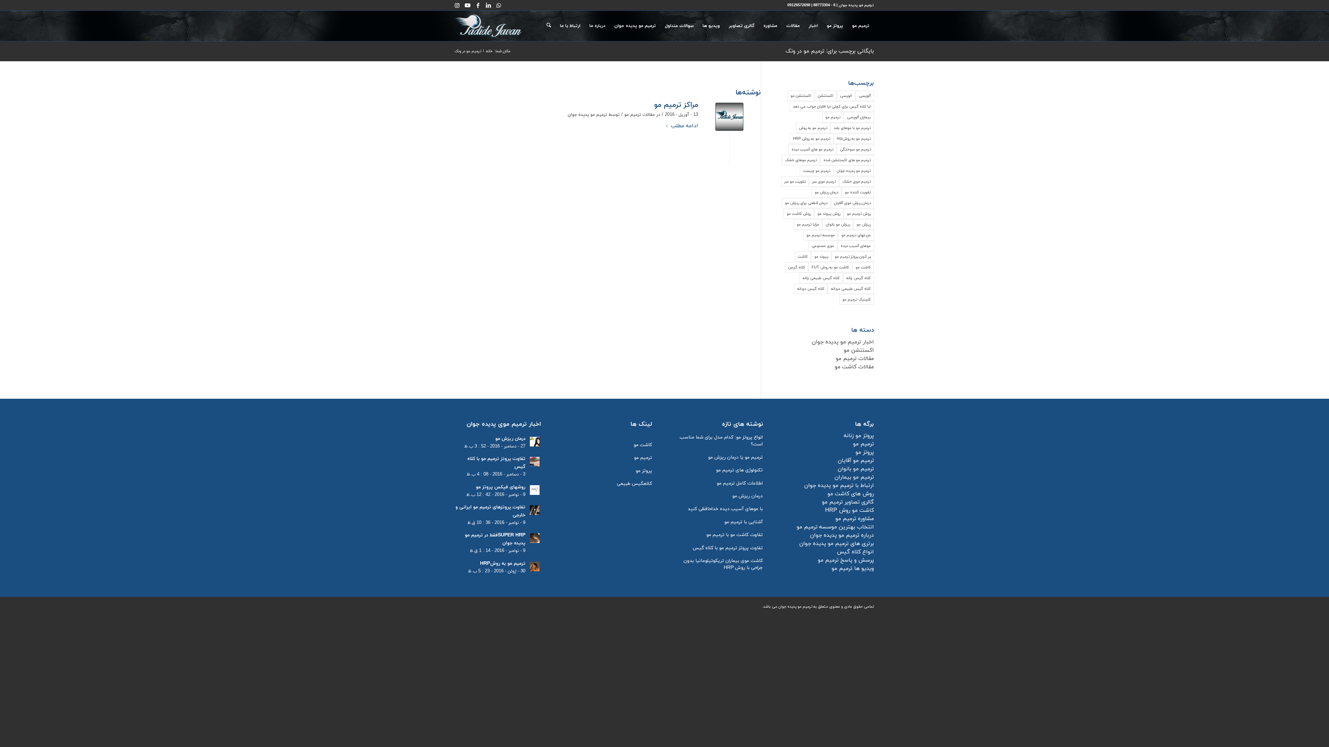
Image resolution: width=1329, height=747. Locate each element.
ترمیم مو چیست (816, 171)
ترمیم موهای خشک (801, 160)
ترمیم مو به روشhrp (854, 138)
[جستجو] (548, 26)
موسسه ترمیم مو (820, 235)
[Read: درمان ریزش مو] (534, 441)
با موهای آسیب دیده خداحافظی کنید (725, 509)
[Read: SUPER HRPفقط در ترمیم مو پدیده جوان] (534, 538)
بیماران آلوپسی (859, 117)
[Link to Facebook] (478, 5)
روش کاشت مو (799, 213)
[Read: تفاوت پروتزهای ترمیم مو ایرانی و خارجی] (534, 510)
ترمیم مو (832, 117)
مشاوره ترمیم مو (854, 519)
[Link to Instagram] (457, 5)
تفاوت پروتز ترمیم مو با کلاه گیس (728, 548)
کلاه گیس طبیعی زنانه (821, 278)
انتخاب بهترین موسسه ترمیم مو (835, 527)
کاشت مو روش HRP (849, 510)
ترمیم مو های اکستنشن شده (847, 160)
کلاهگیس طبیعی (634, 483)
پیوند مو (821, 256)
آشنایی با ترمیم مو (743, 522)
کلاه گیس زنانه (858, 278)
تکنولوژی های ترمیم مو (739, 470)
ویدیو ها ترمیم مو (853, 568)
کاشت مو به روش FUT (830, 267)
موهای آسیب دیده (856, 246)
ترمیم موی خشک (856, 181)
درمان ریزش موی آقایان (852, 203)
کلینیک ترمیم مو (856, 299)
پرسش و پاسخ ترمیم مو (846, 560)
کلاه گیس (796, 267)
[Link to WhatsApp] (499, 5)
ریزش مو (864, 224)
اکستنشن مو (800, 96)
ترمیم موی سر (824, 181)
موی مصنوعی (823, 246)
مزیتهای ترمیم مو (856, 235)
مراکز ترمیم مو (676, 105)
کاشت (803, 256)
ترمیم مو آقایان (856, 460)
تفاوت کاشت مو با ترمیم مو (734, 535)
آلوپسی (865, 96)
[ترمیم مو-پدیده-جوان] (488, 26)
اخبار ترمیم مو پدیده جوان (843, 342)
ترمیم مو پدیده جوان (587, 115)
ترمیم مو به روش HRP (811, 138)
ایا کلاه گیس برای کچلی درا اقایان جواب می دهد (832, 106)
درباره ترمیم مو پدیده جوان (842, 535)
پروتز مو (865, 452)
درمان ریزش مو (826, 192)
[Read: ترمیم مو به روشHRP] (534, 566)
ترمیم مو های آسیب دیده (812, 149)
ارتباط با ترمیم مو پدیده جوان (839, 485)
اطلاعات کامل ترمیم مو (740, 483)
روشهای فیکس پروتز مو (500, 487)
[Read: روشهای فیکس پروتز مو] (534, 490)
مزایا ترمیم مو (808, 224)
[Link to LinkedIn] (488, 5)
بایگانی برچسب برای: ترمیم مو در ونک (830, 51)
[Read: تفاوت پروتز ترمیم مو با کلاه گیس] (534, 461)
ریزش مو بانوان (838, 224)
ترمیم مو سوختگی (855, 149)
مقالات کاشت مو (854, 367)
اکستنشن (825, 96)
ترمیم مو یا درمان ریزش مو (735, 457)
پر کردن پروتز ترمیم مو (853, 256)
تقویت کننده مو (858, 192)
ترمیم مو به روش (813, 128)
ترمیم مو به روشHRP (502, 563)
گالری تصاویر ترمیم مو (848, 502)
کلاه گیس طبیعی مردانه (851, 289)
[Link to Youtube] (467, 5)
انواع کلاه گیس (855, 552)
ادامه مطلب (684, 126)
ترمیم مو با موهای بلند (852, 128)
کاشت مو (863, 267)
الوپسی (846, 96)
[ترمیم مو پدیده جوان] (729, 117)
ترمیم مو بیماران (854, 477)
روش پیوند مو (828, 213)
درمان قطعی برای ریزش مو (806, 203)
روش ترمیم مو (859, 213)
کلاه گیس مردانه (810, 289)
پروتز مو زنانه (859, 436)
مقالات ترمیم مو (639, 115)
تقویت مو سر (795, 181)
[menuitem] (861, 26)
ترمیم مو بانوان (856, 469)
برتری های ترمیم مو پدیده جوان (836, 543)
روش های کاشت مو (851, 494)
